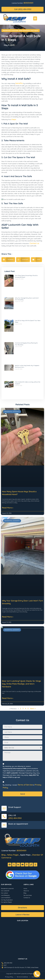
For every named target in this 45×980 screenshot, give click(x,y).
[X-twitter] (14, 864)
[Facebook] (10, 864)
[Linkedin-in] (18, 864)
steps (13, 119)
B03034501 (28, 3)
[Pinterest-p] (27, 864)
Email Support (14, 807)
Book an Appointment (18, 824)
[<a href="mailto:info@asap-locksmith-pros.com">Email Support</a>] (4, 808)
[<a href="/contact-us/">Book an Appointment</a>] (4, 825)
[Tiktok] (31, 864)
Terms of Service (25, 785)
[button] (35, 18)
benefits (19, 83)
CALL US (12, 815)
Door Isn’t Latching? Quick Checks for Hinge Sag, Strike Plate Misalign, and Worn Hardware (21, 684)
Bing (3, 855)
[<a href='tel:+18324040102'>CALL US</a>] (4, 816)
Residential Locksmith (10, 30)
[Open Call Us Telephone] (36, 974)
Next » (33, 708)
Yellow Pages (13, 855)
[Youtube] (22, 864)
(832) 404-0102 (15, 818)
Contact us (34, 243)
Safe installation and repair (28, 30)
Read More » (7, 507)
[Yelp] (35, 864)
